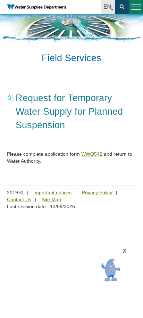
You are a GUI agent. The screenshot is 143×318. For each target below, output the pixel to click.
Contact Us (19, 199)
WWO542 (91, 154)
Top (133, 308)
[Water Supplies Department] (36, 7)
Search (122, 7)
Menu (136, 7)
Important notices (52, 192)
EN (108, 7)
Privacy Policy (97, 192)
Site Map (51, 199)
